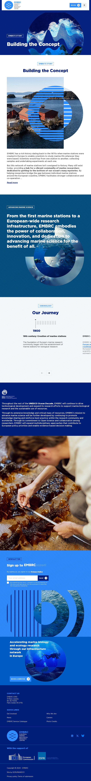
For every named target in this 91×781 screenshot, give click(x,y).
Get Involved (12, 713)
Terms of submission (25, 776)
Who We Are (51, 713)
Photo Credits (51, 721)
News (9, 717)
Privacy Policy (37, 572)
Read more (12, 182)
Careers (49, 717)
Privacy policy (12, 776)
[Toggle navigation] (84, 5)
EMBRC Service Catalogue (17, 721)
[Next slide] (49, 373)
